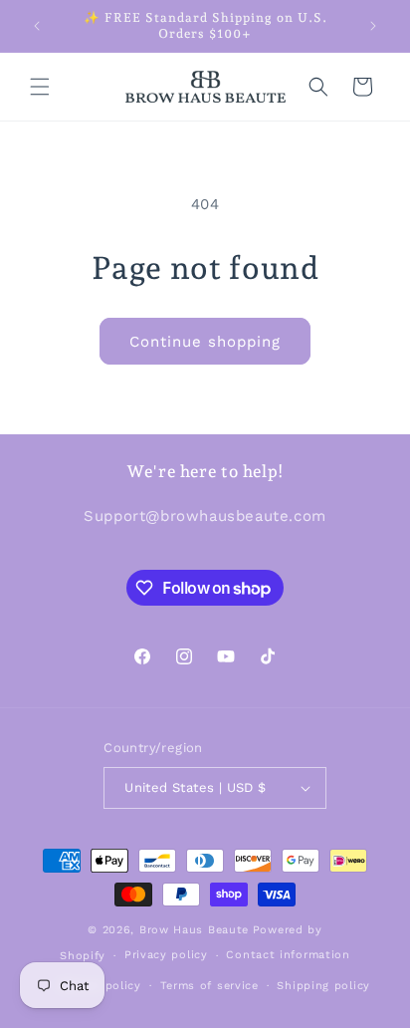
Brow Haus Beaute (194, 929)
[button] (40, 87)
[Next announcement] (373, 26)
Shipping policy (323, 985)
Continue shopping (205, 342)
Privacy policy (166, 954)
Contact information (287, 954)
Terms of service (209, 985)
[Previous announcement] (37, 26)
